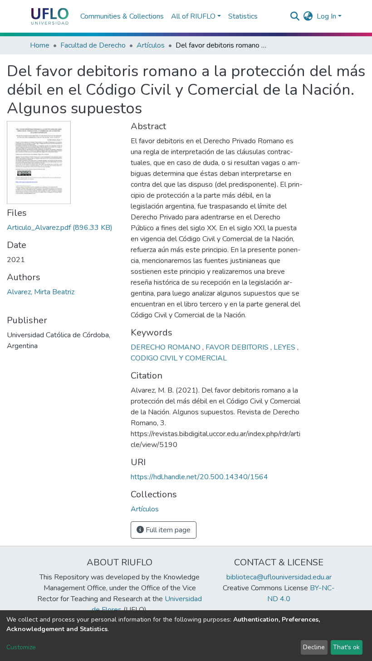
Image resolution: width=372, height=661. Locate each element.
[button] (308, 16)
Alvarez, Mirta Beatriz (40, 292)
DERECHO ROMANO (166, 347)
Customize (21, 647)
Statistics (243, 16)
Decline (314, 647)
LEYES (285, 347)
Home (39, 45)
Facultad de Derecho (93, 45)
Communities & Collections (122, 16)
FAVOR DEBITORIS (238, 347)
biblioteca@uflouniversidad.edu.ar (279, 577)
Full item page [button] (167, 530)
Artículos (151, 45)
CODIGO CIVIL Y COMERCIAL (179, 358)
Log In (326, 16)
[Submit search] (295, 16)
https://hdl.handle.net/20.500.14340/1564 (199, 477)
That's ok (346, 647)
